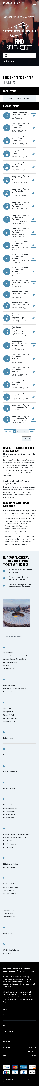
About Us (6, 1056)
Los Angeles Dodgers (10, 788)
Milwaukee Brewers (10, 808)
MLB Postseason (9, 818)
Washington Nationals (11, 950)
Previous (8, 431)
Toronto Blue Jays (9, 917)
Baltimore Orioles (9, 686)
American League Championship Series (17, 656)
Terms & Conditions (20, 1080)
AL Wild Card (8, 653)
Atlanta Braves (8, 669)
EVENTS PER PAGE (15, 439)
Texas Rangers (8, 914)
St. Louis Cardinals (10, 894)
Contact (33, 1056)
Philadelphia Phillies (10, 864)
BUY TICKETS (33, 115)
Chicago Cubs (8, 709)
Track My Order (8, 1031)
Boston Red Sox (9, 692)
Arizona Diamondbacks (11, 662)
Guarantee (7, 1015)
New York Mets (8, 841)
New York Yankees (9, 844)
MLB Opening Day (9, 815)
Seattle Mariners (9, 890)
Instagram (32, 1047)
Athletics (6, 666)
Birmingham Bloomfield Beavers (14, 689)
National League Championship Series (16, 835)
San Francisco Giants (10, 887)
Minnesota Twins (9, 811)
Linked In (6, 1047)
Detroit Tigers (8, 738)
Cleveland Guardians (10, 718)
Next (32, 431)
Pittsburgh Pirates (9, 867)
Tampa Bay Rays (9, 910)
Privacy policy (30, 1080)
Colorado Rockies (9, 722)
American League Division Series (15, 659)
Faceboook (32, 1051)
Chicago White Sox (10, 712)
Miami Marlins (8, 805)
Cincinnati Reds (8, 715)
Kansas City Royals (10, 772)
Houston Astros (8, 755)
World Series (7, 953)
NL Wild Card (8, 847)
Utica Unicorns (8, 933)
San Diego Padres (9, 884)
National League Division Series (14, 838)
